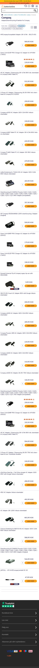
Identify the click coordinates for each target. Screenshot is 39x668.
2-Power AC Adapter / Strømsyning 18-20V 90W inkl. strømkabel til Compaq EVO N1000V (18, 93)
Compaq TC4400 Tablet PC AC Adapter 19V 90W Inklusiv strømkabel (17, 153)
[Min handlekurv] (32, 6)
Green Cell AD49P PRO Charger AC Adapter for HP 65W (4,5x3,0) (17, 413)
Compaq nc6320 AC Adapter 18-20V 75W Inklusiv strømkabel (19, 373)
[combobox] (19, 10)
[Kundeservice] (26, 6)
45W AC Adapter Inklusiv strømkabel (11, 492)
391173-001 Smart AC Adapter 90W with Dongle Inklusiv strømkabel (17, 294)
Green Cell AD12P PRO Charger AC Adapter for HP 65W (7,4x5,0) (17, 254)
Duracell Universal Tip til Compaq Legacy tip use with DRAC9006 (16, 274)
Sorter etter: (4, 26)
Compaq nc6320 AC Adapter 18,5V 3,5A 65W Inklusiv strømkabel (16, 113)
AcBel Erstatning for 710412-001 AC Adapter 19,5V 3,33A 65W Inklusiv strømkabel (18, 173)
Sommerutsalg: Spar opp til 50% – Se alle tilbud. (17, 1)
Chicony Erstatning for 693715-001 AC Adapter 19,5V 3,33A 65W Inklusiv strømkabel (18, 529)
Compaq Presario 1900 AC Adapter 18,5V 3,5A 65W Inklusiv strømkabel (18, 334)
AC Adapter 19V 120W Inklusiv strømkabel (13, 510)
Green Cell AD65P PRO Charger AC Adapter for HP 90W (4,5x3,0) (17, 234)
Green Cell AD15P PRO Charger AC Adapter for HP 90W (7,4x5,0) (17, 53)
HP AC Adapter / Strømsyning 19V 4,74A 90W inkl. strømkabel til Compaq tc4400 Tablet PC (19, 73)
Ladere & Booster (8, 14)
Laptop (29, 14)
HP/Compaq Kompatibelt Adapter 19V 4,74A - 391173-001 (18, 34)
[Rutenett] (32, 27)
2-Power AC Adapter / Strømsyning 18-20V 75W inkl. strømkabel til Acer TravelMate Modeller (18, 453)
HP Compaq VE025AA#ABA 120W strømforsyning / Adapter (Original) (18, 214)
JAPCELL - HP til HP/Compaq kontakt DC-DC (14, 570)
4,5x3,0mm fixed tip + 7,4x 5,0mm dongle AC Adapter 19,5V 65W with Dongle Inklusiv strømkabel (18, 473)
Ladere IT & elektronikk (20, 14)
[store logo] (8, 6)
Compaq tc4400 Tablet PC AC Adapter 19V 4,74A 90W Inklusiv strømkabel (19, 133)
